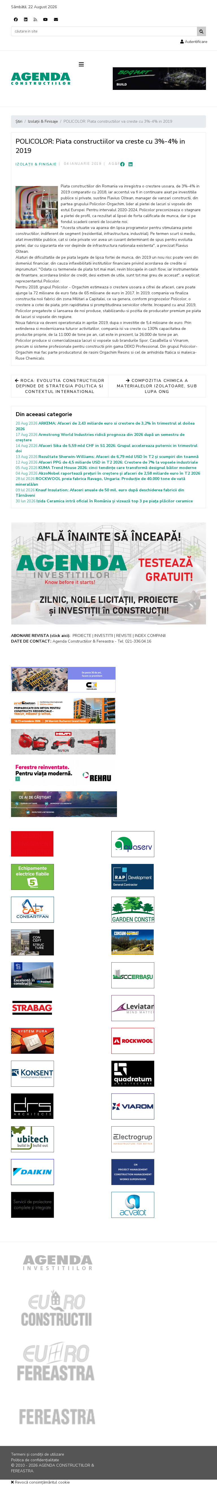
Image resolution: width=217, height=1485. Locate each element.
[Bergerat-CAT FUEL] (157, 942)
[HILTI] (63, 742)
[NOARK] (57, 877)
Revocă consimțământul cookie (42, 1482)
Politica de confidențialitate (35, 1460)
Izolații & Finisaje (36, 164)
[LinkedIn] (131, 164)
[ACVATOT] (157, 1205)
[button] (193, 41)
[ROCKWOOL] (157, 1041)
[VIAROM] (157, 1106)
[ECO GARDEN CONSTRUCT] (157, 910)
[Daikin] (57, 1172)
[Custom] (35, 19)
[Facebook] (16, 19)
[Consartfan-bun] (57, 910)
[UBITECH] (57, 1139)
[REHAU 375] (63, 773)
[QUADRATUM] (157, 1074)
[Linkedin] (25, 19)
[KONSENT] (57, 1074)
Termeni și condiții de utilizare (37, 1454)
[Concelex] (63, 679)
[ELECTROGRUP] (157, 1139)
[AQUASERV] (157, 844)
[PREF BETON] (63, 710)
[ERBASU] (157, 975)
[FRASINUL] (57, 975)
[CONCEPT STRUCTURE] (57, 943)
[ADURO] (57, 844)
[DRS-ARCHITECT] (57, 1106)
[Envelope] (56, 19)
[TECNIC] (157, 1172)
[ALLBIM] (64, 804)
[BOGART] (159, 78)
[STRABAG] (57, 1008)
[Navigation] (91, 65)
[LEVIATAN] (157, 1008)
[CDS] (57, 1205)
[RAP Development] (157, 876)
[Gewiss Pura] (57, 1041)
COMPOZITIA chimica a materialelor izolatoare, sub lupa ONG (157, 386)
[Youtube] (45, 19)
